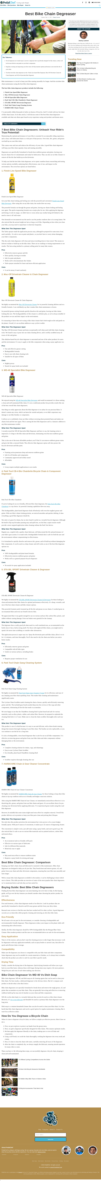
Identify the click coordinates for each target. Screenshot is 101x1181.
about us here (42, 1152)
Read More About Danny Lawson (83, 53)
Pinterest (27, 1154)
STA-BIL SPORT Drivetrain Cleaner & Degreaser (35, 600)
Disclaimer (66, 1161)
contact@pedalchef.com (56, 1167)
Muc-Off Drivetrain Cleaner (28, 304)
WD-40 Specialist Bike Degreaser (26, 400)
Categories (45, 1129)
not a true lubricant (16, 999)
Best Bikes (3, 5)
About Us (27, 5)
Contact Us (59, 1129)
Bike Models (48, 1161)
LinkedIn (39, 1154)
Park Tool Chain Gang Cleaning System (31, 693)
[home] (8, 2)
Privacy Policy (55, 1161)
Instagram (15, 1154)
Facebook (4, 1154)
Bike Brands (41, 1161)
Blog (40, 1129)
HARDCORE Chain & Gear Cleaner (30, 794)
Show (43, 123)
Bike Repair (20, 5)
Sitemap (61, 1161)
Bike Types (34, 1161)
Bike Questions (11, 5)
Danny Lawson (56, 17)
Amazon (20, 1172)
